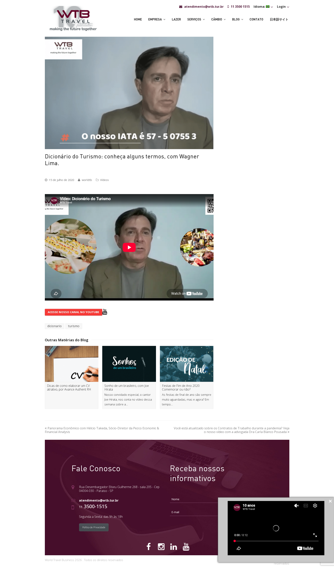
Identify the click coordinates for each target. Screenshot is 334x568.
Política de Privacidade (93, 527)
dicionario (54, 326)
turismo (73, 326)
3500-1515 (93, 506)
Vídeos (104, 180)
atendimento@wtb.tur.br (98, 500)
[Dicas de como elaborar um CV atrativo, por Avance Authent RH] (72, 364)
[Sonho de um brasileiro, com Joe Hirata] (129, 364)
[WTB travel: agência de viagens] (73, 18)
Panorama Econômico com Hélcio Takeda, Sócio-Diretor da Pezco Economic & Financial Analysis (102, 430)
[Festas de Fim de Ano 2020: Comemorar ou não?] (187, 364)
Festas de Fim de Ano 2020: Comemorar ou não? (181, 387)
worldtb (87, 180)
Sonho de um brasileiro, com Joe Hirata (126, 387)
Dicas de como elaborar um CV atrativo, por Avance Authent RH (69, 387)
